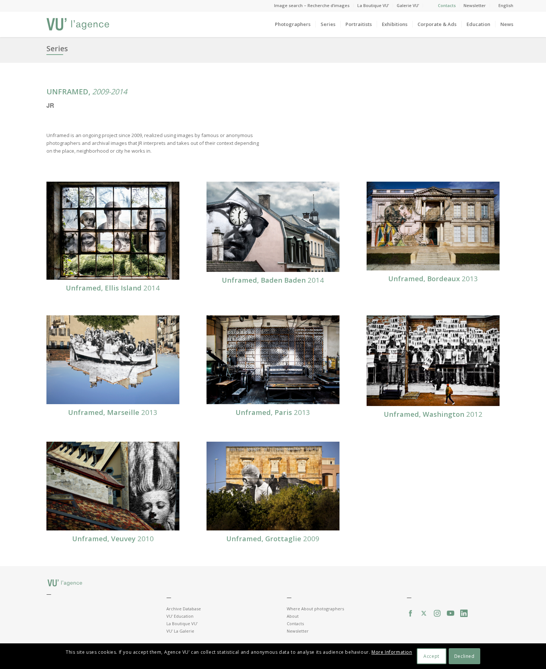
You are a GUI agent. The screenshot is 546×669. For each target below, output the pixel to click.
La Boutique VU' (182, 623)
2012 (433, 414)
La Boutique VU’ (373, 5)
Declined (464, 656)
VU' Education (180, 616)
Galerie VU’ (408, 5)
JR (50, 105)
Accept (431, 656)
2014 (113, 287)
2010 (113, 538)
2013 (433, 278)
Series (57, 48)
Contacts (447, 5)
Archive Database (183, 608)
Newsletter (475, 5)
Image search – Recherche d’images (312, 5)
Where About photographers (315, 608)
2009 (272, 538)
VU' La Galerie (180, 631)
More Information (391, 652)
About (293, 616)
